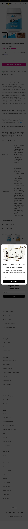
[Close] (24, 246)
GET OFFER (14, 281)
